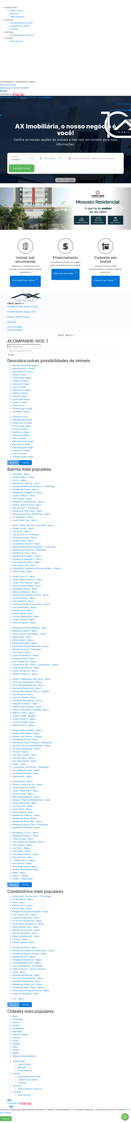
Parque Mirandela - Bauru (24, 643)
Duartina (16, 1037)
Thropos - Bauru (20, 751)
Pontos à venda (20, 429)
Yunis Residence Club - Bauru (26, 962)
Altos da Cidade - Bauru (24, 697)
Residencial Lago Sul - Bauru (26, 483)
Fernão (15, 1040)
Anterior (13, 462)
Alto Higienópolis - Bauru (24, 761)
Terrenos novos (19, 416)
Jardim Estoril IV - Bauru (24, 787)
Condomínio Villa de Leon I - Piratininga (31, 896)
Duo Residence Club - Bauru (26, 770)
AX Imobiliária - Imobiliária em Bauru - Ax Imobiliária (26, 97)
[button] (1, 115)
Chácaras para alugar (22, 447)
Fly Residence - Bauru (22, 517)
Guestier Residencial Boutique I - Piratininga (33, 486)
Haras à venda (19, 453)
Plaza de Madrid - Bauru (24, 622)
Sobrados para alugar (22, 456)
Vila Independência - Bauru (25, 854)
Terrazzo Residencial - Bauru (26, 748)
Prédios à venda (20, 380)
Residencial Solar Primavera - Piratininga (32, 742)
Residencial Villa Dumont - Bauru (28, 501)
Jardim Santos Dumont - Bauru (27, 579)
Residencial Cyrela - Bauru (25, 489)
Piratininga (17, 1019)
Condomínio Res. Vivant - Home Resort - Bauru (35, 664)
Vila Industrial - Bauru (22, 857)
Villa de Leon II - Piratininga (25, 534)
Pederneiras (18, 1028)
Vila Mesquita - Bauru (22, 694)
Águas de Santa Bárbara (24, 1056)
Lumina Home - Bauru (22, 793)
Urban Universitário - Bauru (25, 993)
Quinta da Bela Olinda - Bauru (26, 585)
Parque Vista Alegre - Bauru (25, 733)
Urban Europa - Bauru (23, 839)
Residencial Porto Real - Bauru (27, 821)
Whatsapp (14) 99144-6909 (15, 88)
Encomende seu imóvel (21, 23)
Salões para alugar (21, 390)
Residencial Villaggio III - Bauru (27, 492)
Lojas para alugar (20, 384)
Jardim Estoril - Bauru (23, 540)
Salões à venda (19, 393)
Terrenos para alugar (22, 408)
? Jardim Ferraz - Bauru (23, 860)
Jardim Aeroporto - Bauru (24, 670)
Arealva (16, 1025)
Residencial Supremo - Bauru (26, 827)
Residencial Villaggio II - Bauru (27, 559)
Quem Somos (16, 10)
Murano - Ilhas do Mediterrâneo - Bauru (31, 800)
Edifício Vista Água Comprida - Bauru (30, 709)
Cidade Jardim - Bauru (23, 528)
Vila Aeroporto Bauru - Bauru (26, 562)
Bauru (15, 1016)
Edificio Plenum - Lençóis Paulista (28, 969)
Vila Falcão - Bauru (21, 851)
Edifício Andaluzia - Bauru (24, 592)
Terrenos (14, 29)
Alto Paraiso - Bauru (22, 863)
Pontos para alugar (21, 426)
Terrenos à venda (20, 411)
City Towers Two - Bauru (24, 661)
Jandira (16, 1050)
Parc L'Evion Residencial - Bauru (27, 978)
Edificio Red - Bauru (22, 637)
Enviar (11, 354)
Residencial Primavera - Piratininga (29, 550)
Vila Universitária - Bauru (24, 607)
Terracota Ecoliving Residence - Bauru (30, 990)
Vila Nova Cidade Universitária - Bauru (31, 604)
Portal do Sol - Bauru (22, 806)
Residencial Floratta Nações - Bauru (29, 627)
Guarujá (16, 1043)
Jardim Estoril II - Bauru (23, 576)
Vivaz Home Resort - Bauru (25, 655)
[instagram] (6, 91)
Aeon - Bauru (18, 902)
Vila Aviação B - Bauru (23, 601)
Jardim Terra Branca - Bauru (26, 582)
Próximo (26, 462)
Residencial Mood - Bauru (24, 631)
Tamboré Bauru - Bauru (23, 477)
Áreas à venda (19, 374)
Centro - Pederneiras (22, 878)
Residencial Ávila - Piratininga (26, 649)
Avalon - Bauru (19, 764)
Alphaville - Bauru (20, 474)
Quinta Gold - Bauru (22, 809)
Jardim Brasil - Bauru (22, 781)
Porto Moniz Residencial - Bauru (28, 685)
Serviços (16, 1085)
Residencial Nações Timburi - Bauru (29, 953)
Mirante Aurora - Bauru (23, 725)
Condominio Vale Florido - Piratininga (30, 767)
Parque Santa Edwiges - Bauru (27, 730)
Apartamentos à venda (23, 368)
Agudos (16, 1022)
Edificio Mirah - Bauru (22, 613)
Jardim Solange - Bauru (23, 598)
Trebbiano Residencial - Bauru (26, 959)
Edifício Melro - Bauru (23, 640)
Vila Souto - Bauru (21, 531)
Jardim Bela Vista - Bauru (24, 520)
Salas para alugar (20, 435)
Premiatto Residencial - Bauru (26, 688)
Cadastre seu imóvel (20, 26)
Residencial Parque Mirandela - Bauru (30, 911)
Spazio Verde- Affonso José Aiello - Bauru (32, 525)
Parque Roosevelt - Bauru (24, 803)
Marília (15, 1053)
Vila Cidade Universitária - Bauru (28, 842)
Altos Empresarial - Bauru (24, 866)
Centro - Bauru (19, 480)
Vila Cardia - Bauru (21, 652)
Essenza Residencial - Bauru (26, 667)
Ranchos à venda (20, 432)
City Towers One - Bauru (24, 565)
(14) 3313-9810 (9, 85)
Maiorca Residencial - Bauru (25, 797)
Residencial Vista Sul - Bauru (26, 930)
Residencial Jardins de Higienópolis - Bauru (33, 950)
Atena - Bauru (19, 872)
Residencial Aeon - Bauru (24, 537)
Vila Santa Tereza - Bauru (24, 754)
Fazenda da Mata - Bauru (24, 947)
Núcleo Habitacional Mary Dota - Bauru (31, 679)
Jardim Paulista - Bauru (23, 619)
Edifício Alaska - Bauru (23, 942)
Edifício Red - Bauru (22, 908)
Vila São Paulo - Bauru (23, 758)
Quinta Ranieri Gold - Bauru (25, 927)
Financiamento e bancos (22, 35)
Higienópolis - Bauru (22, 776)
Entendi (5, 1118)
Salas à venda (19, 438)
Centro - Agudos (20, 875)
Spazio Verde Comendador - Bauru (29, 634)
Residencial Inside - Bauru (24, 589)
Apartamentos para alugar (25, 365)
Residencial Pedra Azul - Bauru (27, 984)
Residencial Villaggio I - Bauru (26, 556)
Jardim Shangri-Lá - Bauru (25, 674)
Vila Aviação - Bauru (22, 498)
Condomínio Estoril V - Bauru (26, 543)
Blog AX (14, 13)
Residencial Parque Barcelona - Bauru (30, 646)
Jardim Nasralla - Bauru (23, 722)
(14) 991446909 (15, 330)
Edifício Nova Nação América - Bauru (30, 595)
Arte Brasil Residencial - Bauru (27, 700)
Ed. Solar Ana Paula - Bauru (25, 773)
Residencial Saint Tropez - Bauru (28, 987)
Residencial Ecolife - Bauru (25, 739)
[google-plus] (2, 91)
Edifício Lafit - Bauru (22, 571)
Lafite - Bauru (19, 972)
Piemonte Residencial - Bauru (26, 981)
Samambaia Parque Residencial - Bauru (31, 514)
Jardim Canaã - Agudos (23, 716)
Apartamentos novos (22, 371)
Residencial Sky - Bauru (23, 956)
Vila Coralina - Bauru (22, 845)
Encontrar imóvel (21, 168)
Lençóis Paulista (20, 1034)
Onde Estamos (17, 16)
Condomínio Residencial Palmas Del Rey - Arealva (36, 568)
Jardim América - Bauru (23, 495)
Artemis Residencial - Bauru (25, 869)
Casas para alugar (21, 399)
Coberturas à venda (22, 423)
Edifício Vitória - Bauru (23, 712)
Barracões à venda (21, 444)
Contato (16, 1092)
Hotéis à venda (19, 396)
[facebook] (0, 91)
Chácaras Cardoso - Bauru (25, 703)
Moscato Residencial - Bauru (26, 975)
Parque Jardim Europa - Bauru (27, 504)
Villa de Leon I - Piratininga (25, 508)
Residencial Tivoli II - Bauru (25, 832)
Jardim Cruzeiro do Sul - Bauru (27, 784)
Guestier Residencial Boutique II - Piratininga (33, 546)
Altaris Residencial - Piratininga (27, 966)
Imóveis (16, 1073)
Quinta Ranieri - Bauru (23, 812)
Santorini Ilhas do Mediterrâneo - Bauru (31, 745)
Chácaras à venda (21, 450)
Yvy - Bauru (18, 998)
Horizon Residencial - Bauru (25, 616)
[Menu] (2, 4)
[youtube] (5, 91)
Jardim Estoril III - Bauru (24, 719)
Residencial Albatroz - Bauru (26, 815)
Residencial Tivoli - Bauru (24, 553)
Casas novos (18, 405)
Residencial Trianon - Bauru (25, 835)
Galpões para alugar (22, 419)
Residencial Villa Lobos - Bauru (27, 511)
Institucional (18, 1061)
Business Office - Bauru (23, 658)
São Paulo (17, 1031)
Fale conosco (16, 41)
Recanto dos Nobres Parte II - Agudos (30, 691)
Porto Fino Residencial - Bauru (27, 682)
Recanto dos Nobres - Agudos (27, 736)
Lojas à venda (19, 387)
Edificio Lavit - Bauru (22, 610)
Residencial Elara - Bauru (24, 818)
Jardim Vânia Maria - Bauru (25, 790)
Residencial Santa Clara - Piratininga (30, 824)
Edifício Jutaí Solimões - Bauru (27, 706)
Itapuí (15, 1047)
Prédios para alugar (21, 377)
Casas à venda (19, 402)
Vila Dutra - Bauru (21, 848)
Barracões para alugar (23, 441)
